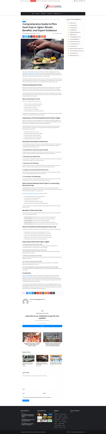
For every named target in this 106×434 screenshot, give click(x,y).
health (64, 427)
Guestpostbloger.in (73, 25)
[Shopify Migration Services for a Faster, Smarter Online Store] (39, 417)
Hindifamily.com (73, 23)
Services (27, 19)
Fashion (55, 423)
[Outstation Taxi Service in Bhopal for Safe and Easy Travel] (28, 358)
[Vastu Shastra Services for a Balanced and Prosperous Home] (49, 414)
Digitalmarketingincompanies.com (76, 48)
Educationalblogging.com (75, 39)
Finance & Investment (57, 425)
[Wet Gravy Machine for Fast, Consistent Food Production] (44, 420)
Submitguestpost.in (73, 27)
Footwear (55, 427)
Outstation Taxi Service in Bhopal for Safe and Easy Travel (27, 363)
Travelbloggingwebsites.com (75, 36)
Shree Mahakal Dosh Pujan (32, 193)
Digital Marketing (57, 419)
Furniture (60, 427)
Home (33, 13)
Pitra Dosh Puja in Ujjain (33, 73)
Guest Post (49, 13)
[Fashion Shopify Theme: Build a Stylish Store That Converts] (44, 414)
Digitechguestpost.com (74, 55)
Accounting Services (63, 414)
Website (44, 393)
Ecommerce (63, 419)
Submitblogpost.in (73, 30)
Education (56, 421)
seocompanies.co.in (74, 46)
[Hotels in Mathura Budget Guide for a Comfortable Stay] (44, 417)
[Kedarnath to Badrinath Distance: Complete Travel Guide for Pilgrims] (39, 420)
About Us (37, 13)
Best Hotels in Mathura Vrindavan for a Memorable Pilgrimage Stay (48, 0)
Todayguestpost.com (74, 53)
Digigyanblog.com (73, 34)
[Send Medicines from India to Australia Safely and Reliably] (56, 358)
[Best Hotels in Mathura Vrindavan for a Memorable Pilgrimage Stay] (49, 417)
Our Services (56, 13)
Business (59, 417)
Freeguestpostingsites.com (75, 32)
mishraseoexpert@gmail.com (29, 33)
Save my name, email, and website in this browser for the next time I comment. (37, 397)
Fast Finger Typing (61, 423)
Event (60, 421)
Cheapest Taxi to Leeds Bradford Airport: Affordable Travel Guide (42, 363)
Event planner (64, 421)
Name (23, 389)
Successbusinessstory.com (75, 43)
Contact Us (43, 13)
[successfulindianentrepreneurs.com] (53, 6)
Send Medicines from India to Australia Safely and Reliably (56, 363)
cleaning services (65, 417)
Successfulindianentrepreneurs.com (77, 50)
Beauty (55, 417)
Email (23, 393)
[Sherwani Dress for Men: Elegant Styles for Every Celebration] (39, 414)
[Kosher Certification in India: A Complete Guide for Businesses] (49, 420)
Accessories (56, 414)
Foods (64, 425)
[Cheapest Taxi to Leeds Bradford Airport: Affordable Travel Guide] (42, 358)
